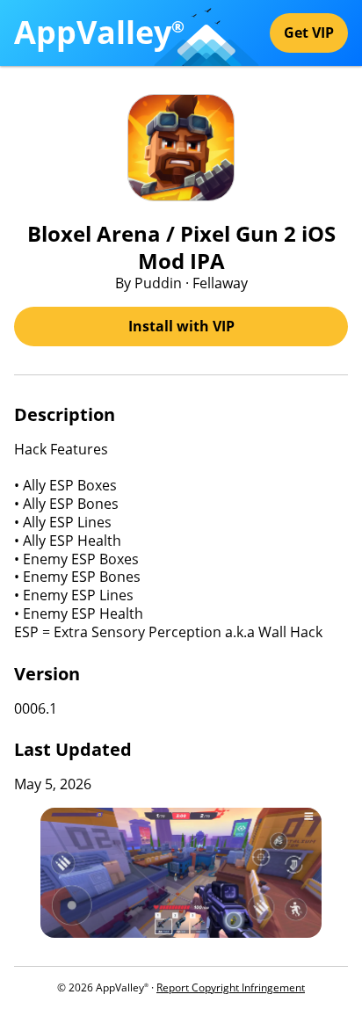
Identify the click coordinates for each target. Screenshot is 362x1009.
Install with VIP (181, 326)
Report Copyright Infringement (230, 987)
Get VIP (309, 32)
